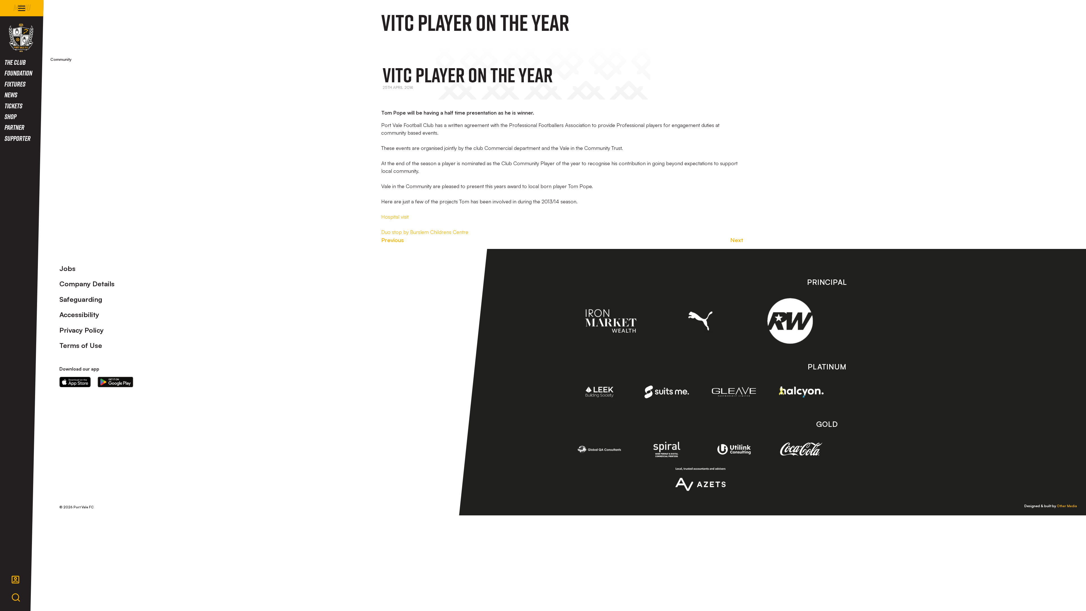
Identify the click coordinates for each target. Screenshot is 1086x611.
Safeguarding (80, 299)
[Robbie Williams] (790, 321)
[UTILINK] (734, 449)
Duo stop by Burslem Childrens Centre (424, 232)
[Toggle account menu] (15, 579)
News (11, 95)
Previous (392, 240)
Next (736, 240)
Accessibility (79, 314)
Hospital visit (395, 217)
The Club (15, 62)
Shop (10, 116)
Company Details (87, 283)
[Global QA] (599, 449)
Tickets (13, 106)
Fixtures (15, 84)
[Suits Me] (667, 392)
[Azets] (700, 479)
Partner (14, 127)
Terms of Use (80, 345)
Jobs (67, 268)
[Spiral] (667, 449)
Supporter (18, 138)
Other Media (1067, 506)
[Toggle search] (16, 598)
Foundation (18, 73)
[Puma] (700, 320)
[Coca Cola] (801, 449)
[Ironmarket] (611, 321)
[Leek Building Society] (599, 392)
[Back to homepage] (21, 38)
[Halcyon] (801, 391)
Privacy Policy (81, 330)
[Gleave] (734, 391)
